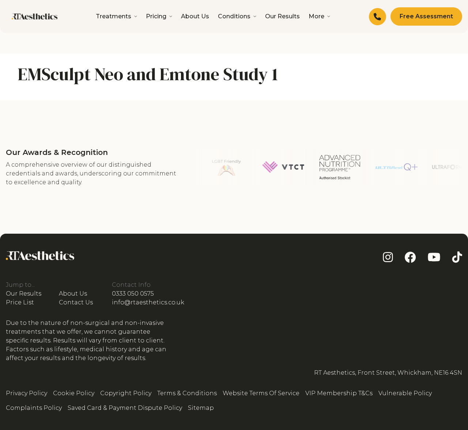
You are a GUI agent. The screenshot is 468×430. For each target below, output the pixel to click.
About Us (195, 16)
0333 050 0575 (133, 293)
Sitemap (201, 407)
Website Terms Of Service (261, 393)
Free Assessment (426, 16)
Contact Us (76, 302)
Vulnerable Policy (405, 393)
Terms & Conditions (187, 393)
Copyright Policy (125, 393)
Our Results (282, 16)
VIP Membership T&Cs (339, 393)
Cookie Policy (73, 393)
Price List (20, 302)
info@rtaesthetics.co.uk (148, 302)
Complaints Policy (34, 407)
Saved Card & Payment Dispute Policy (125, 407)
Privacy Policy (26, 393)
